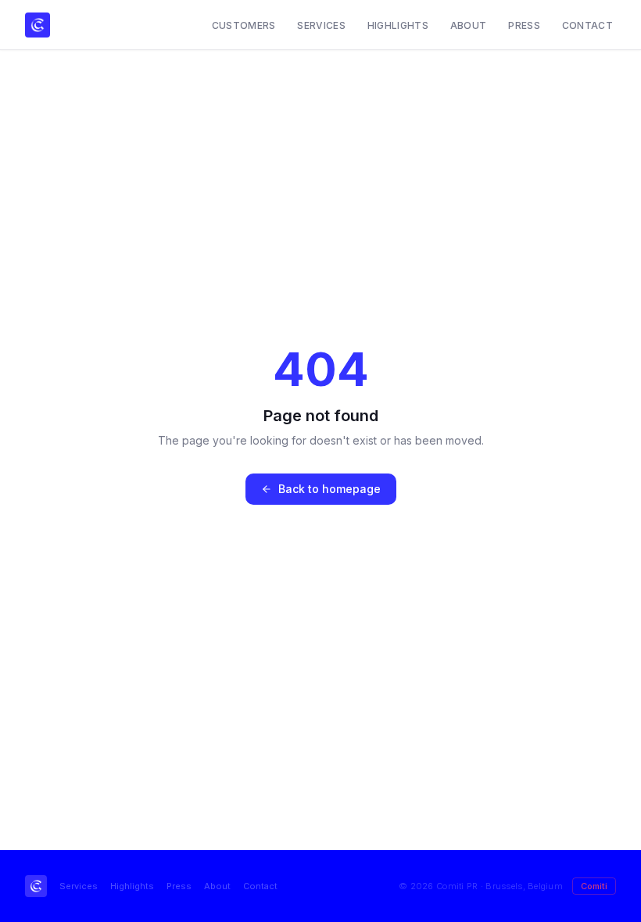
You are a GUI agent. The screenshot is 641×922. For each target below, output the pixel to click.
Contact (587, 25)
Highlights (397, 25)
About (468, 25)
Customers (244, 25)
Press (524, 25)
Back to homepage (329, 488)
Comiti (594, 886)
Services (321, 25)
